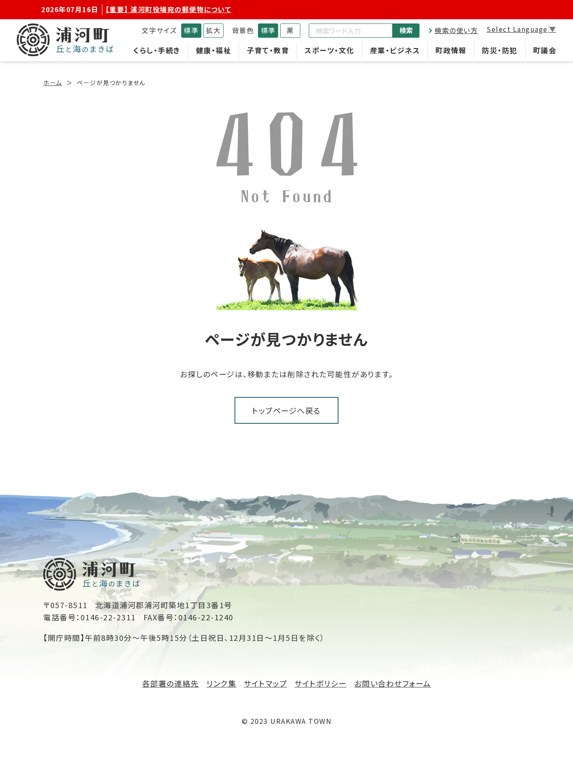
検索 (406, 30)
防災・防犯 (500, 50)
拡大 (213, 30)
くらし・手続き (156, 50)
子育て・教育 (268, 50)
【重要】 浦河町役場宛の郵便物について (169, 9)
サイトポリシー (320, 683)
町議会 (545, 50)
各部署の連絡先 (170, 683)
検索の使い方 (456, 30)
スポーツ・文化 (329, 50)
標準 (191, 30)
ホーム (52, 82)
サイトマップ (265, 683)
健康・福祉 (214, 50)
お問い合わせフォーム (392, 683)
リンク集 (221, 683)
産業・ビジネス (395, 50)
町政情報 (450, 50)
